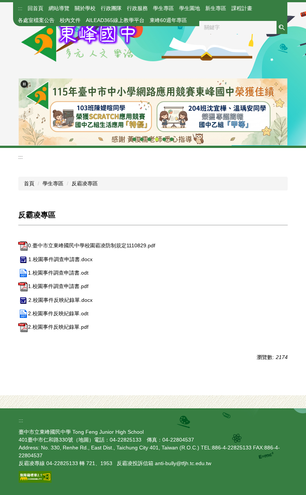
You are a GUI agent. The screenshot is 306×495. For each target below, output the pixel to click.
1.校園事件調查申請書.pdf (58, 286)
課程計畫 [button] (241, 8)
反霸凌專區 (85, 183)
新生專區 (215, 8)
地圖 (83, 440)
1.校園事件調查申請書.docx (60, 259)
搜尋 (281, 27)
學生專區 (53, 183)
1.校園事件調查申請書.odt (58, 273)
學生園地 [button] (189, 8)
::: (20, 8)
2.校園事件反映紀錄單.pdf (58, 327)
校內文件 (70, 20)
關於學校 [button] (85, 8)
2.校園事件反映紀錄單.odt (58, 313)
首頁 (29, 183)
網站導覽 (59, 8)
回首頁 (35, 8)
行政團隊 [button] (111, 8)
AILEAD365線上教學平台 (115, 20)
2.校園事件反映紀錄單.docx (60, 300)
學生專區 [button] (163, 8)
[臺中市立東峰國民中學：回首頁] (78, 40)
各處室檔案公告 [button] (36, 20)
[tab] (134, 139)
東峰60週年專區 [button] (168, 20)
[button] (24, 84)
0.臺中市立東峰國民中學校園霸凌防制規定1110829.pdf (91, 245)
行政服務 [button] (137, 8)
